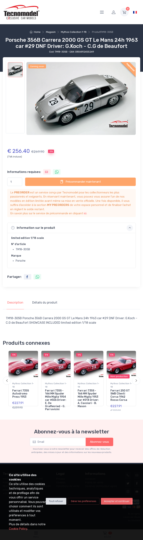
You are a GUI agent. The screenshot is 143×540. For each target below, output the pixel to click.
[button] (71, 228)
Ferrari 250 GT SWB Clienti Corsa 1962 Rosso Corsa (120, 395)
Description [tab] (15, 302)
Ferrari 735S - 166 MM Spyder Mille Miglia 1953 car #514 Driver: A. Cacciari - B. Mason (88, 398)
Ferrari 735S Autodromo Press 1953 (20, 394)
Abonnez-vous (99, 441)
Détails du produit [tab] (44, 302)
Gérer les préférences (83, 501)
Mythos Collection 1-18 (74, 32)
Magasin (51, 32)
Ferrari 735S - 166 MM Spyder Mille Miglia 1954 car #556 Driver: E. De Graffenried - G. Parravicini (55, 400)
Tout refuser (56, 501)
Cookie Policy (18, 528)
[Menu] (102, 12)
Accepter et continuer (116, 501)
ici (85, 213)
